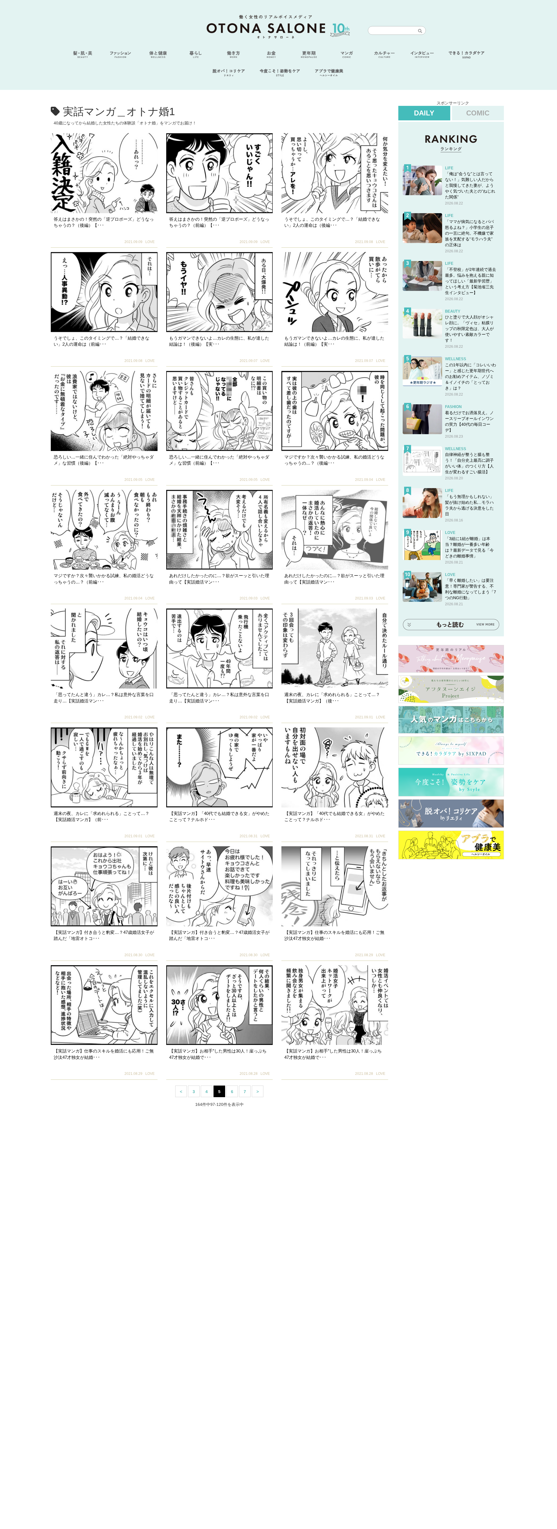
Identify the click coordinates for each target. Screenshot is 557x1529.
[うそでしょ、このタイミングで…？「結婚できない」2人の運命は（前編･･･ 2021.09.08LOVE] (104, 292)
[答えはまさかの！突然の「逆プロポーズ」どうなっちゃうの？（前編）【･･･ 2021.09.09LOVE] (219, 173)
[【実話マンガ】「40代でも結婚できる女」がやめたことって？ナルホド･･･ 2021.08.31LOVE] (219, 767)
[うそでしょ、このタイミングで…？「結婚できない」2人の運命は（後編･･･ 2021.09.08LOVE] (334, 173)
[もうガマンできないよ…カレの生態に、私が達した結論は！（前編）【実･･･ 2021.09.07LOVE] (334, 292)
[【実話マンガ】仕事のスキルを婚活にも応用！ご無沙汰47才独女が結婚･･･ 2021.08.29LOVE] (334, 886)
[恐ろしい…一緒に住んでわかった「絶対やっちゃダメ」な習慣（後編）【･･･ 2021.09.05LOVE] (104, 411)
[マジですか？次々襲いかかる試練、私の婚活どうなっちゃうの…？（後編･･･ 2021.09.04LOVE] (334, 411)
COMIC (477, 113)
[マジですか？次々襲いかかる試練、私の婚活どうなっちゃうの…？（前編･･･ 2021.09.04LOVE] (104, 530)
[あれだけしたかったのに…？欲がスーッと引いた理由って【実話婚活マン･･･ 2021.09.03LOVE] (219, 530)
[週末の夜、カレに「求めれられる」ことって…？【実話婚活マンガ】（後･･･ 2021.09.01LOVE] (334, 648)
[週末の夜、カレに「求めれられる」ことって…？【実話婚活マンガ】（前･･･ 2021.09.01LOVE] (104, 767)
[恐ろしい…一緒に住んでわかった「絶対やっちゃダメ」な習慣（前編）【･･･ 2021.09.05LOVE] (219, 411)
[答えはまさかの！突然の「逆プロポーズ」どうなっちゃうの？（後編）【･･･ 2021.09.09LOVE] (104, 173)
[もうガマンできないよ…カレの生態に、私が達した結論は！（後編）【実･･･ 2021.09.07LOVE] (219, 292)
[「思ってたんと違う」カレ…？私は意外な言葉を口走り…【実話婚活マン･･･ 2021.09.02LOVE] (104, 648)
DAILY (424, 113)
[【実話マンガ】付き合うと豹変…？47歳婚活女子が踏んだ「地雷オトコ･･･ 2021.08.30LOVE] (104, 886)
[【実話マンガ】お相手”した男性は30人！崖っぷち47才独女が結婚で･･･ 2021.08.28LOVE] (219, 1005)
